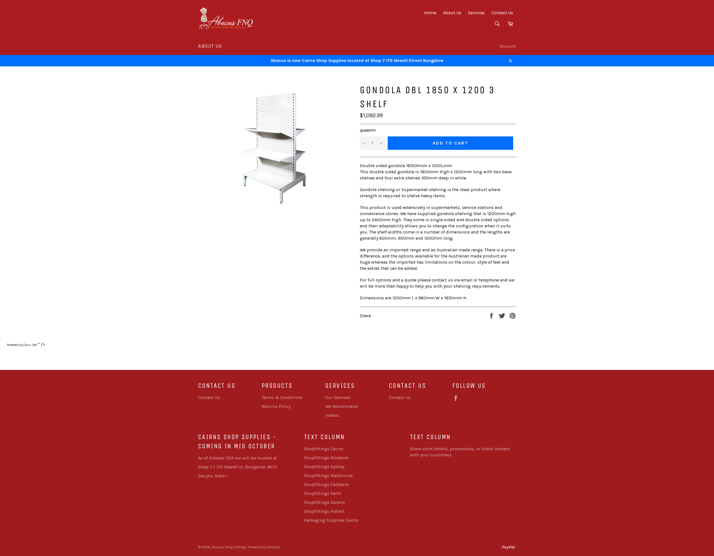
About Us (452, 12)
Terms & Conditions (282, 397)
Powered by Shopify (264, 547)
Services (476, 12)
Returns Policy (276, 406)
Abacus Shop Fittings (229, 547)
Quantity (368, 131)
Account (508, 46)
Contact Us (502, 12)
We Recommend (341, 406)
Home (430, 12)
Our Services (337, 397)
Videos (332, 415)
